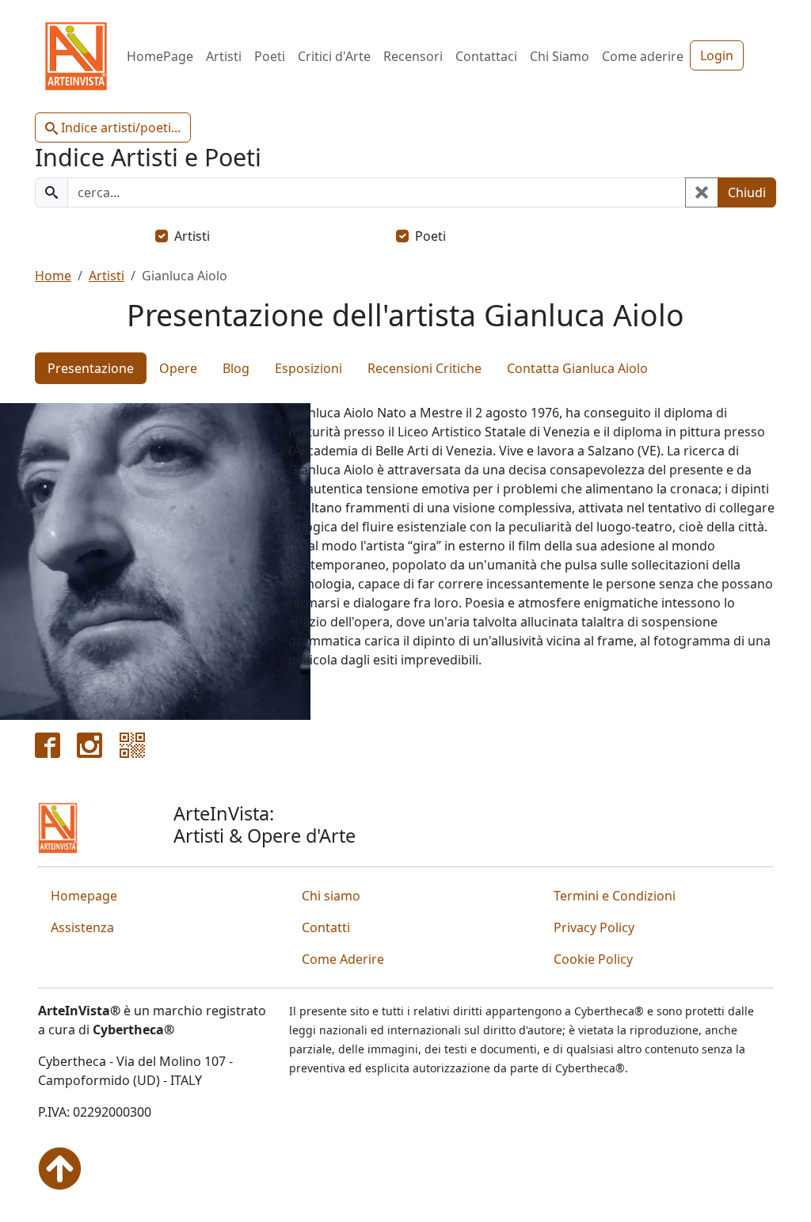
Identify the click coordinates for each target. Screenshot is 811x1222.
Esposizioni (308, 368)
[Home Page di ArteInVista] (58, 827)
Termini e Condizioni (615, 895)
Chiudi (747, 192)
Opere (178, 368)
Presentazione (91, 368)
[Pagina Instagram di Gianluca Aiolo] (89, 743)
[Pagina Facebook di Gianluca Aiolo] (47, 743)
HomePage (160, 56)
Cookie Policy (593, 959)
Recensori (413, 56)
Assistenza (82, 927)
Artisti (224, 56)
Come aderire (642, 56)
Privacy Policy (594, 927)
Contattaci (486, 56)
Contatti (326, 927)
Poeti (269, 56)
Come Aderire (343, 959)
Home (53, 275)
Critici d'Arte (334, 56)
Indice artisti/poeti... (119, 127)
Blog (236, 368)
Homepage (84, 895)
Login (716, 55)
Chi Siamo (559, 56)
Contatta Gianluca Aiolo (577, 368)
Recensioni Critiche (424, 368)
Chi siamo (331, 895)
